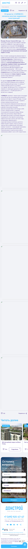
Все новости (5, 7)
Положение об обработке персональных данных (12, 532)
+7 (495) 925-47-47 (14, 516)
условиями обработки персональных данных (13, 496)
